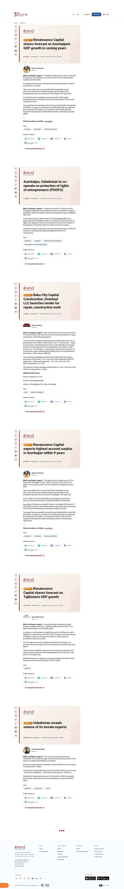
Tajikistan (27, 668)
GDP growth (37, 129)
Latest (41, 849)
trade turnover (38, 788)
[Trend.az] (20, 14)
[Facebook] (20, 878)
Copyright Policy (99, 854)
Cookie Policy (98, 857)
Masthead (60, 851)
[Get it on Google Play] (103, 878)
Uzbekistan (27, 241)
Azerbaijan (27, 129)
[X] (24, 878)
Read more (34, 70)
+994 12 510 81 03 (19, 864)
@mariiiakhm (49, 121)
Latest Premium (43, 851)
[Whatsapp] (16, 878)
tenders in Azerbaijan (37, 392)
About (59, 849)
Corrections (61, 859)
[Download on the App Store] (90, 878)
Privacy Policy (98, 851)
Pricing (78, 849)
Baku (25, 392)
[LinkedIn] (36, 878)
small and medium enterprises (53, 241)
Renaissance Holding (50, 129)
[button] (16, 27)
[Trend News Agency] (20, 847)
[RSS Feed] (40, 878)
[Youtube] (28, 878)
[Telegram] (32, 878)
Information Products (82, 851)
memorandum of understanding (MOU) (35, 244)
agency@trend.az (19, 866)
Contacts (60, 854)
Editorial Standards (63, 857)
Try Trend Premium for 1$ (34, 149)
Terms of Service (99, 849)
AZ (104, 885)
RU (107, 885)
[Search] (73, 14)
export (48, 788)
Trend (34, 78)
